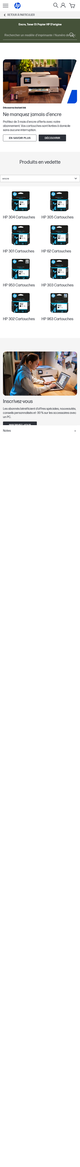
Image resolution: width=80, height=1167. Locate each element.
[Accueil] (17, 5)
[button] (40, 431)
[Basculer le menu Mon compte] (63, 5)
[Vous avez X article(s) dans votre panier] (72, 5)
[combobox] (40, 178)
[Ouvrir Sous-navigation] (5, 5)
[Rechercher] (56, 6)
